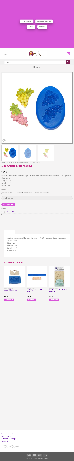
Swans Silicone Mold (10, 290)
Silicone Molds (35, 162)
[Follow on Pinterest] (17, 446)
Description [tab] (10, 232)
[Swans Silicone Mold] (14, 276)
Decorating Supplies (21, 162)
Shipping (4, 441)
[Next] (68, 108)
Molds (6, 215)
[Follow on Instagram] (6, 446)
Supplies (9, 162)
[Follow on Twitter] (10, 446)
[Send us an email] (13, 446)
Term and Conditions (8, 434)
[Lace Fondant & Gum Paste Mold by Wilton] (59, 276)
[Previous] (5, 108)
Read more (31, 300)
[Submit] (68, 62)
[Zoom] (4, 141)
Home (3, 162)
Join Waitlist (8, 204)
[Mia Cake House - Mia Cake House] (37, 54)
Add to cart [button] (9, 300)
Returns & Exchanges (8, 439)
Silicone (10, 215)
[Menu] (5, 53)
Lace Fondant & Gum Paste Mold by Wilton (59, 291)
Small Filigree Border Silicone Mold (36, 291)
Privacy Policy (6, 436)
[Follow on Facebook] (3, 446)
